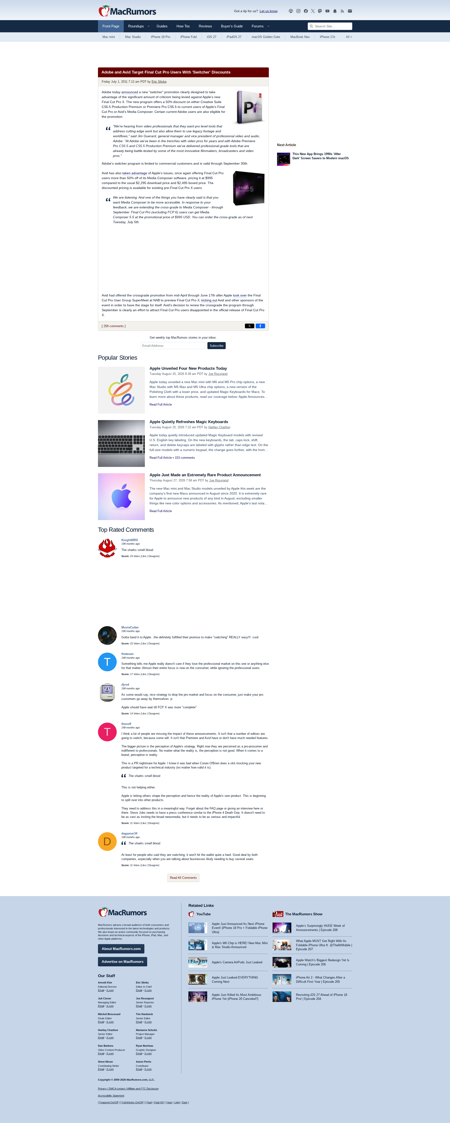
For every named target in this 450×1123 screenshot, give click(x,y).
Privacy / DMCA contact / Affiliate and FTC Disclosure (128, 1088)
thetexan (127, 654)
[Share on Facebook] (260, 326)
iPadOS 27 (234, 37)
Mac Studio (133, 37)
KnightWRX (129, 540)
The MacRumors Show (303, 914)
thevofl (126, 724)
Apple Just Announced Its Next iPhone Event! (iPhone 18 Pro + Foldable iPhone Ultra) (239, 928)
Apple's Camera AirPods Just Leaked (237, 962)
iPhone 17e (327, 37)
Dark (185, 1102)
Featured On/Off (108, 1102)
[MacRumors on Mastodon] (320, 11)
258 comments (114, 326)
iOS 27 (211, 37)
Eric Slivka (159, 81)
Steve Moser (105, 1061)
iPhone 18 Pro (160, 37)
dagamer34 (129, 833)
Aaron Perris (143, 1061)
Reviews (205, 26)
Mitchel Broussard (109, 1014)
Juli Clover (104, 998)
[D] (107, 850)
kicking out (209, 300)
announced (129, 92)
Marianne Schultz (146, 1030)
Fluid (149, 1102)
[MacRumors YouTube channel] (327, 11)
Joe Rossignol (218, 374)
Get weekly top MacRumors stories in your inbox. (183, 337)
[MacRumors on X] (313, 11)
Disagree (153, 556)
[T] (107, 670)
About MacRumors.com (121, 949)
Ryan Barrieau (144, 1045)
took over (240, 295)
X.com (110, 990)
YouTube (203, 914)
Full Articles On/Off (132, 1102)
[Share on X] (249, 326)
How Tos (183, 26)
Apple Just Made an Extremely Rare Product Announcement (205, 475)
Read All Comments (183, 877)
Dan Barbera (105, 1045)
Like (144, 556)
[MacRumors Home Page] (127, 11)
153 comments (185, 457)
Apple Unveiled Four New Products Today (188, 368)
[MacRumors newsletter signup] (350, 11)
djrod (125, 684)
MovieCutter (130, 627)
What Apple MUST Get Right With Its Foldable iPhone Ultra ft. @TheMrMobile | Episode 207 (324, 945)
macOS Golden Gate (266, 37)
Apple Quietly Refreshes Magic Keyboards (189, 422)
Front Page (110, 26)
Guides (162, 26)
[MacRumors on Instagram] (298, 11)
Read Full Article (161, 404)
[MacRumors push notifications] (335, 11)
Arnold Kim (105, 982)
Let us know (269, 11)
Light (177, 1102)
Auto (169, 1102)
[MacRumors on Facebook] (306, 11)
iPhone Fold (188, 37)
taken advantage (134, 173)
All (349, 37)
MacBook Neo (300, 37)
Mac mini (108, 37)
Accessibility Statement (111, 1095)
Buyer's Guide (232, 26)
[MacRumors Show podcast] (291, 11)
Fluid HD (159, 1102)
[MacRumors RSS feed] (342, 11)
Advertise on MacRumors (122, 962)
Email (101, 990)
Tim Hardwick (144, 1014)
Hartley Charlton (219, 427)
